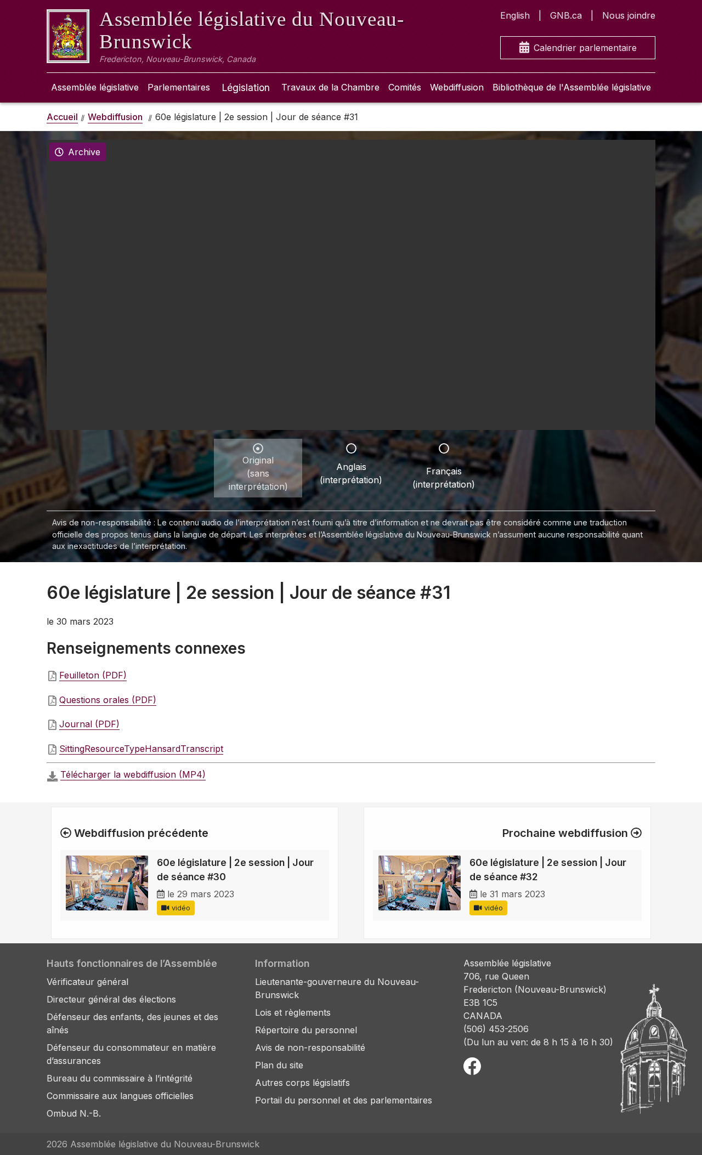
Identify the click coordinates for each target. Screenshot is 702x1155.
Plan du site (279, 1065)
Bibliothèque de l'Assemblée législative (571, 87)
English (515, 15)
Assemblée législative (95, 87)
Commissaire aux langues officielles (120, 1095)
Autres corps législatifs (302, 1082)
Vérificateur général (87, 981)
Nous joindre (628, 15)
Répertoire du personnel (306, 1029)
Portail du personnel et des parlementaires (343, 1100)
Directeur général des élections (111, 999)
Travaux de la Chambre (330, 87)
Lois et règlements (293, 1012)
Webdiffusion (457, 87)
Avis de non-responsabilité (310, 1047)
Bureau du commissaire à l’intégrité (120, 1078)
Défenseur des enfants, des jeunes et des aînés (132, 1023)
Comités (404, 87)
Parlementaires (179, 87)
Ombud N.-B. (74, 1113)
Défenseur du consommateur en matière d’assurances (131, 1054)
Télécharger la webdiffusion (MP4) (133, 774)
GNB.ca (566, 15)
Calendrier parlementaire (585, 47)
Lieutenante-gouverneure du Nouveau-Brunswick (337, 988)
